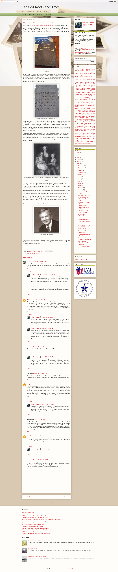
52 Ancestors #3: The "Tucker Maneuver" (83, 215)
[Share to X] (49, 251)
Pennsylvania (84, 117)
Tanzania (77, 132)
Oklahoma (93, 114)
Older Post (67, 497)
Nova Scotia (85, 114)
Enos (89, 85)
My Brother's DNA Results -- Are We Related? (84, 218)
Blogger (73, 568)
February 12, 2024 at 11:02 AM (40, 459)
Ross (81, 124)
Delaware (87, 82)
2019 (78, 152)
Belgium (85, 73)
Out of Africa (86, 116)
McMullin (89, 105)
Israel (76, 97)
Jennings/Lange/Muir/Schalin (82, 52)
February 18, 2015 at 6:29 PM (40, 373)
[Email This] (46, 251)
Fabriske (77, 86)
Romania (77, 124)
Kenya (89, 99)
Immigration (83, 94)
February (80, 187)
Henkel (87, 91)
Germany (82, 89)
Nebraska (85, 110)
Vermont (85, 134)
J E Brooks (29, 261)
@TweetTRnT (82, 48)
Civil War (82, 79)
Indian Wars (92, 94)
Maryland (92, 104)
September (81, 172)
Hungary (93, 92)
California (92, 76)
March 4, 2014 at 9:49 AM (39, 346)
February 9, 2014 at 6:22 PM (48, 317)
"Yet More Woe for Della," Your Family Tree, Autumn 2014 (35, 528)
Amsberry (88, 70)
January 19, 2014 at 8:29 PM (39, 261)
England (85, 85)
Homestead (78, 92)
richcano (64, 568)
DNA (93, 84)
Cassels (93, 78)
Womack (89, 140)
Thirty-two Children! (32, 548)
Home (24, 14)
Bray (83, 75)
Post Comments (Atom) (49, 502)
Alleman (82, 70)
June (79, 179)
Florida (83, 88)
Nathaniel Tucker (48, 246)
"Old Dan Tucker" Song (84, 195)
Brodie (76, 76)
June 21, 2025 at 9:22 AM (43, 286)
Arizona (93, 70)
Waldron (83, 136)
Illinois (77, 94)
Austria (86, 72)
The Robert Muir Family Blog (28, 522)
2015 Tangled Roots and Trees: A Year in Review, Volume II (35, 515)
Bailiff (93, 72)
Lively (87, 102)
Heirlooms (81, 91)
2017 (78, 157)
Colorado (81, 81)
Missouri (93, 107)
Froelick (93, 88)
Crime (76, 82)
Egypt (80, 85)
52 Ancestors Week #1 (64, 246)
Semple (93, 126)
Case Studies (87, 78)
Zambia (84, 143)
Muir (88, 108)
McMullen (85, 105)
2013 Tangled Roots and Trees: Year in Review (32, 531)
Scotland (88, 126)
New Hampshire (82, 111)
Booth (76, 75)
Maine (81, 104)
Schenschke (82, 126)
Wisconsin (83, 140)
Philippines (85, 119)
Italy (79, 97)
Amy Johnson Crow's (38, 25)
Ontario (77, 116)
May (79, 181)
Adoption (82, 69)
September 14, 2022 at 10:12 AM (49, 449)
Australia (82, 72)
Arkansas (77, 72)
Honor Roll (86, 92)
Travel (76, 133)
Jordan (76, 99)
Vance (80, 134)
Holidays (92, 91)
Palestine (93, 116)
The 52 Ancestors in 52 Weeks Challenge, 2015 (33, 514)
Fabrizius (82, 86)
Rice (94, 121)
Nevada (76, 111)
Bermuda (29, 253)
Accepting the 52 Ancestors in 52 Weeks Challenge (84, 243)
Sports (85, 130)
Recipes (86, 120)
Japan (81, 98)
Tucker (37, 253)
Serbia (76, 127)
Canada (82, 78)
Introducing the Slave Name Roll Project (37, 540)
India (87, 94)
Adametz (77, 69)
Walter (87, 136)
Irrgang (93, 95)
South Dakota (83, 129)
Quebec (80, 120)
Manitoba (85, 104)
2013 (78, 251)
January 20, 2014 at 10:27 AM (49, 274)
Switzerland (90, 130)
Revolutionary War (80, 121)
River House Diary (90, 123)
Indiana (77, 96)
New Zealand (82, 113)
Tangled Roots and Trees (41, 6)
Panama (76, 117)
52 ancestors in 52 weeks (49, 25)
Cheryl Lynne (30, 384)
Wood (93, 140)
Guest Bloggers (90, 89)
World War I (79, 141)
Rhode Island (89, 121)
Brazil (86, 75)
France (88, 88)
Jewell (93, 98)
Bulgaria (86, 76)
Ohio (89, 114)
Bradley (80, 75)
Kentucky (85, 99)
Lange (81, 101)
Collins (77, 81)
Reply (28, 268)
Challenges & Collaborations (35, 14)
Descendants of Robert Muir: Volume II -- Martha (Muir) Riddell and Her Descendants (41, 519)
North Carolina (91, 113)
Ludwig (77, 104)
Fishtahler (77, 88)
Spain (88, 129)
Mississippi (88, 107)
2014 (78, 163)
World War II (90, 141)
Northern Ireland (78, 114)
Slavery (86, 127)
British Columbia (91, 75)
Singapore (81, 127)
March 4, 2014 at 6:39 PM (48, 357)
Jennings (87, 98)
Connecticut (87, 81)
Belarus (81, 73)
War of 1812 (92, 136)
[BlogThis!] (47, 251)
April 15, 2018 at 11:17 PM (40, 384)
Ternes (89, 132)
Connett (93, 81)
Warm (76, 138)
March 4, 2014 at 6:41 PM (48, 328)
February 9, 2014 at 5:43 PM (38, 299)
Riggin (81, 123)
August (80, 174)
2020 (78, 150)
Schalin (77, 126)
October (80, 170)
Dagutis (81, 82)
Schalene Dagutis (35, 274)
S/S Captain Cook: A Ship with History (37, 556)
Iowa (86, 96)
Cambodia (77, 78)
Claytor (88, 79)
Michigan (78, 107)
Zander (87, 143)
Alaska (93, 69)
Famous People (90, 86)
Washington (83, 138)
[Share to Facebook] (50, 251)
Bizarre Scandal (82, 228)
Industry (82, 96)
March (80, 185)
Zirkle (90, 143)
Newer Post (26, 497)
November (81, 168)
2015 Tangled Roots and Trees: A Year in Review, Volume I (35, 517)
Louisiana (93, 102)
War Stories (48, 14)
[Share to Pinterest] (52, 251)
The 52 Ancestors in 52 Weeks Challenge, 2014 (33, 524)
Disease (77, 84)
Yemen (81, 143)
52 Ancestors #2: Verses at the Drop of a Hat (84, 225)
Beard (77, 73)
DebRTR (29, 436)
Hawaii (76, 91)
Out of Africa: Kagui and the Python (84, 222)
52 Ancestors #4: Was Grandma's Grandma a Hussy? (84, 199)
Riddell (76, 123)
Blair (94, 73)
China (76, 79)
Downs (76, 85)
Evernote (93, 85)
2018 (78, 155)
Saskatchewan (92, 124)
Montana (83, 108)
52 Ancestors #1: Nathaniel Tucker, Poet (84, 238)
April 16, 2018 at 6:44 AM (48, 404)
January (80, 190)
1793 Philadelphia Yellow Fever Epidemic (84, 211)
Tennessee (83, 132)
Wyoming (77, 143)
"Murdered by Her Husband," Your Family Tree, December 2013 (36, 533)
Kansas (80, 99)
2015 (78, 161)
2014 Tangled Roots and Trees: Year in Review (32, 526)
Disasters (92, 82)
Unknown (29, 299)
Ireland (90, 96)
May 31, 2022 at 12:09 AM (40, 419)
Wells (88, 138)
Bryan (81, 76)
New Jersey (89, 111)
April (79, 183)
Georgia (33, 253)
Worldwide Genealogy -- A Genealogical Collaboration (84, 204)
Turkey (84, 133)
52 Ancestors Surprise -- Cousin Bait (84, 231)
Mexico (93, 105)
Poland (90, 119)
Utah (92, 133)
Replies (30, 272)
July (79, 176)
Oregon (81, 116)
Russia (85, 124)
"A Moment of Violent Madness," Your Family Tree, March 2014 (36, 530)
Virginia (78, 136)
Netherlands (92, 110)
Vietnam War (91, 134)
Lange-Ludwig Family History (28, 512)
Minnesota (83, 107)
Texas (93, 132)
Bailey (90, 72)
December (81, 165)
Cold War (93, 79)
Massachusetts (79, 105)
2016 (78, 159)
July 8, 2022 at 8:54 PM (36, 436)
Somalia (90, 127)
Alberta (77, 70)
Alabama (88, 69)
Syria (94, 130)
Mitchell (77, 108)
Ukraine (88, 133)
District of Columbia (85, 84)
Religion (93, 120)
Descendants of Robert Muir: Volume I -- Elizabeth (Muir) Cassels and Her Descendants (42, 521)
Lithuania (83, 102)
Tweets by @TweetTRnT (81, 259)
